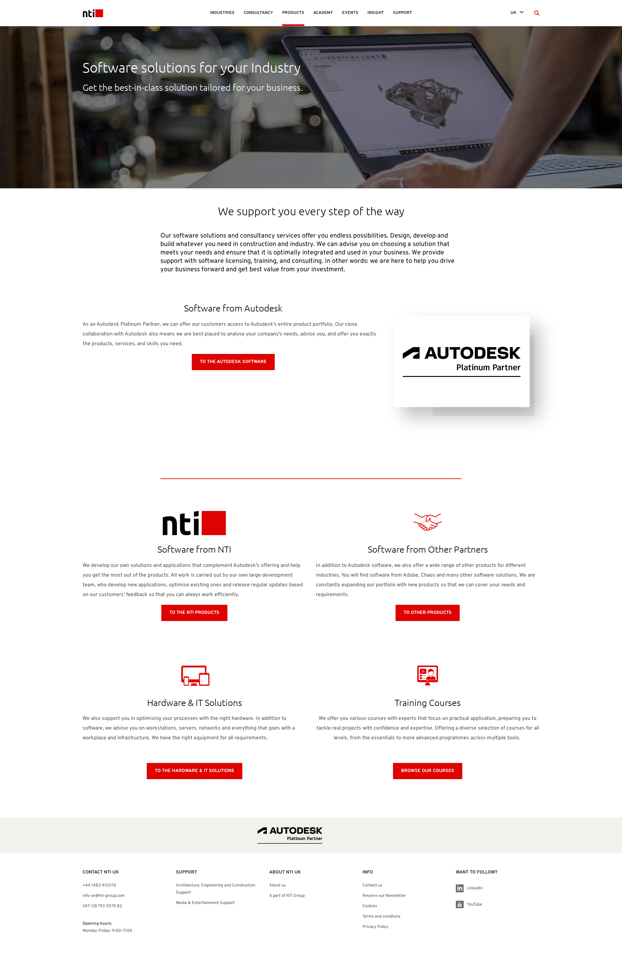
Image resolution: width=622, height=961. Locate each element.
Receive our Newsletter (384, 895)
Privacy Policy (375, 927)
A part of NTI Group (287, 895)
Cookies (370, 906)
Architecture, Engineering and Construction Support (215, 889)
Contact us (372, 885)
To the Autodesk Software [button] (233, 362)
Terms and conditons (381, 916)
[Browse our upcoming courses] (427, 675)
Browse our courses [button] (427, 771)
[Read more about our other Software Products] (427, 522)
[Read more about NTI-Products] (194, 522)
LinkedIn (475, 888)
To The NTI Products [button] (194, 612)
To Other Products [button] (428, 612)
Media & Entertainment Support (206, 903)
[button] (536, 13)
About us (277, 885)
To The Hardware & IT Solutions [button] (194, 771)
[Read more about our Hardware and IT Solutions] (194, 675)
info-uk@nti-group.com (104, 895)
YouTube (474, 904)
